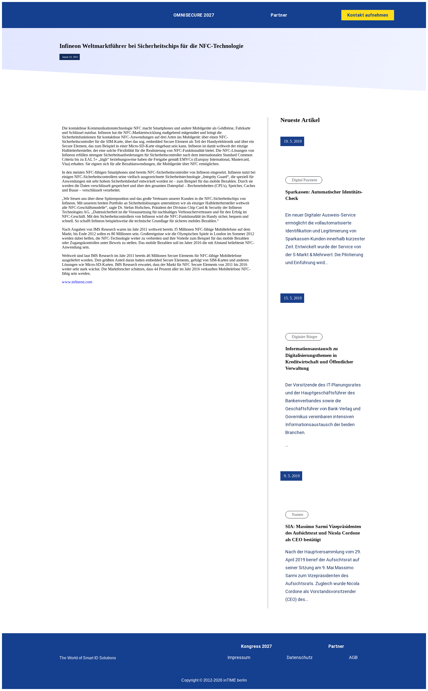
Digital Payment (304, 180)
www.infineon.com (77, 282)
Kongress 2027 (256, 646)
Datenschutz (300, 657)
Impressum (238, 657)
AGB (353, 657)
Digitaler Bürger (304, 337)
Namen (297, 514)
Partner (279, 15)
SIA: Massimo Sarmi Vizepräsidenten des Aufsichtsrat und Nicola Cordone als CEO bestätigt (323, 533)
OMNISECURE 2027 (193, 15)
